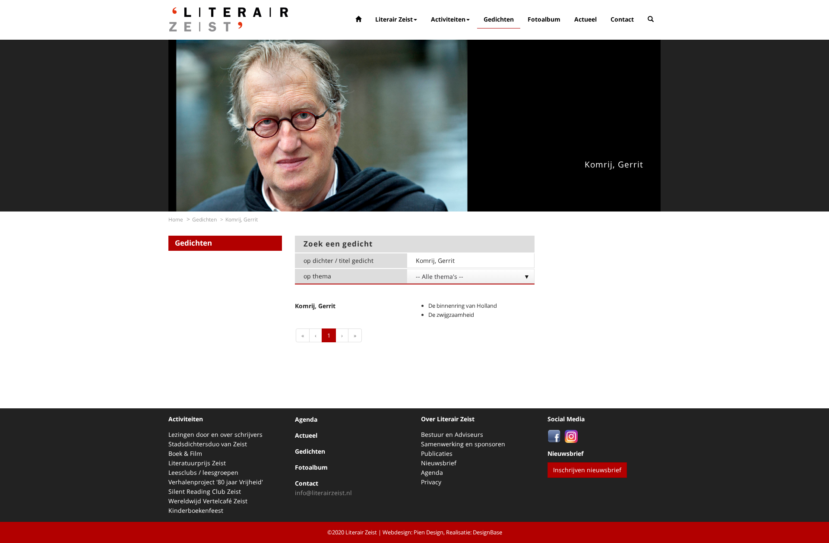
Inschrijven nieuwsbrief (587, 470)
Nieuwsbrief (438, 463)
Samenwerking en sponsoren (463, 444)
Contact (622, 19)
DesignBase (487, 532)
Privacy (431, 482)
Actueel (585, 19)
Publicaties (436, 453)
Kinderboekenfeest (195, 510)
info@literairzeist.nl (323, 493)
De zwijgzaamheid (451, 315)
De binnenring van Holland (462, 305)
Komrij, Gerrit (315, 306)
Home (175, 219)
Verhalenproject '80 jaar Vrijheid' (215, 482)
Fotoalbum (544, 19)
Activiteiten (448, 19)
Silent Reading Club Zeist (204, 491)
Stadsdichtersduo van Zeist (207, 444)
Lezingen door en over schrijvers (215, 434)
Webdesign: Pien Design (413, 532)
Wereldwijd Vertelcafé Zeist (207, 501)
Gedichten (499, 19)
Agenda (306, 419)
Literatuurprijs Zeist (197, 463)
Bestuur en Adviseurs (452, 434)
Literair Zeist (394, 19)
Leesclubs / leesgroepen (203, 472)
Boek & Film (185, 453)
